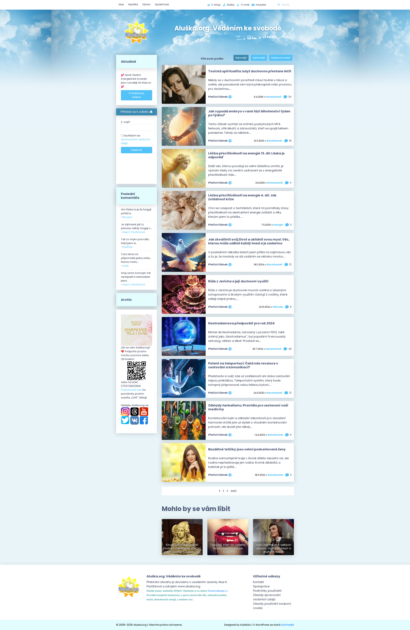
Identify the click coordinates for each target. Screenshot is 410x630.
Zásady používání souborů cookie (272, 606)
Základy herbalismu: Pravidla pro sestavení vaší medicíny (248, 407)
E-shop (216, 5)
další (234, 491)
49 (289, 349)
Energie (278, 224)
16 (290, 141)
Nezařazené (273, 96)
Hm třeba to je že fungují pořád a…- (136, 213)
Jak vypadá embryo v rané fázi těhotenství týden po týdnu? (249, 113)
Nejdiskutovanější (280, 57)
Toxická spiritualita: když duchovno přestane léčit (249, 71)
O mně (245, 5)
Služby (231, 5)
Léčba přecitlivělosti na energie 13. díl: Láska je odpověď (246, 155)
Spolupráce (261, 586)
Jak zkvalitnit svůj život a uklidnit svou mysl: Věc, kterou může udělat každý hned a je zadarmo (249, 241)
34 (289, 97)
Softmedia (287, 625)
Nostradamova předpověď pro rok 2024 (241, 323)
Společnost (162, 4)
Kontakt (258, 582)
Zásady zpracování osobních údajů (267, 597)
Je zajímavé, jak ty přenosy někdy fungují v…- (136, 228)
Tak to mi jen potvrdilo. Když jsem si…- (135, 243)
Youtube (261, 5)
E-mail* (125, 122)
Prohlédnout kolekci (136, 95)
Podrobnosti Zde (131, 390)
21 (290, 393)
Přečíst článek (218, 97)
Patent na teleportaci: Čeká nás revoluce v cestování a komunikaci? (243, 365)
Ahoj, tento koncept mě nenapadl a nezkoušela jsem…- (136, 278)
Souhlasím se (135, 139)
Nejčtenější (259, 57)
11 (290, 435)
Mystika (133, 4)
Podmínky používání (267, 591)
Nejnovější (241, 57)
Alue (121, 4)
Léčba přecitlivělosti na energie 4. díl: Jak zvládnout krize (242, 197)
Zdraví (146, 4)
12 (290, 264)
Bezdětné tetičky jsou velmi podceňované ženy (247, 449)
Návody (278, 307)
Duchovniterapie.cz (218, 590)
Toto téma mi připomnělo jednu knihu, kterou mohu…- (136, 260)
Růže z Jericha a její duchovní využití (238, 281)
